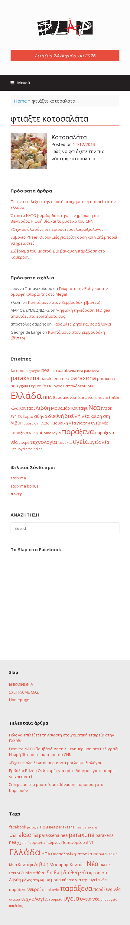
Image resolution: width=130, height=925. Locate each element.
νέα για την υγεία (85, 423)
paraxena (83, 378)
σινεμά (23, 442)
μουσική (60, 423)
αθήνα (40, 416)
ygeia (23, 385)
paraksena (25, 378)
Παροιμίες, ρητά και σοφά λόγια (82, 324)
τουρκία (65, 442)
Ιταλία (114, 397)
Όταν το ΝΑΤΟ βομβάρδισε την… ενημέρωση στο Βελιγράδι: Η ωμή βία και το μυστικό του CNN (56, 218)
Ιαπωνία (85, 397)
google (34, 370)
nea (45, 370)
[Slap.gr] (65, 27)
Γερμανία (37, 386)
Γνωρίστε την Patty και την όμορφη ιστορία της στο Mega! (59, 291)
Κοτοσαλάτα (69, 137)
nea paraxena (88, 370)
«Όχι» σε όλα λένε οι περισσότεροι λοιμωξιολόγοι (57, 229)
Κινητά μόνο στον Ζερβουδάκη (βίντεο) (64, 302)
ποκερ (16, 494)
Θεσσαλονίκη (65, 397)
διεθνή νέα (77, 416)
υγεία (81, 441)
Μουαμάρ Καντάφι (69, 408)
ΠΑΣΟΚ (106, 408)
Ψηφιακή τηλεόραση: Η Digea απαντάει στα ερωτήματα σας (60, 313)
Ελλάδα (26, 395)
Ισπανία (101, 397)
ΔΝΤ (91, 386)
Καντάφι (27, 408)
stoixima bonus (25, 486)
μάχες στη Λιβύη (38, 423)
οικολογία (52, 433)
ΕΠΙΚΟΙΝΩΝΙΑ (21, 684)
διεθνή (56, 416)
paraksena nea (55, 378)
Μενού (23, 82)
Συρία (28, 416)
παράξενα (78, 431)
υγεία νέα (99, 442)
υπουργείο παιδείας (26, 449)
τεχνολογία (43, 441)
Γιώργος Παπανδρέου (66, 386)
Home (20, 101)
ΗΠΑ (47, 397)
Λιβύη (43, 407)
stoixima (18, 478)
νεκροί (36, 432)
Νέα (94, 407)
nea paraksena (63, 370)
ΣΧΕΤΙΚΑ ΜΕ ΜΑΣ (24, 692)
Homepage (19, 699)
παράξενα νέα (107, 889)
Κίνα (14, 408)
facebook (19, 370)
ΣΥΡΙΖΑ (16, 416)
